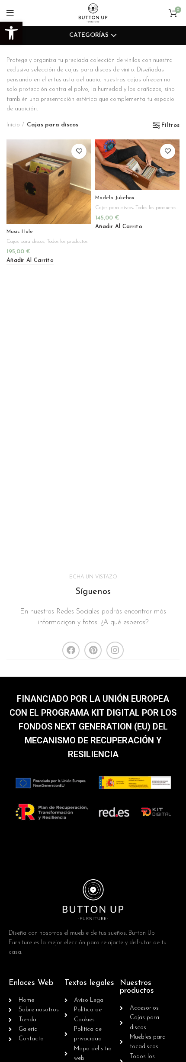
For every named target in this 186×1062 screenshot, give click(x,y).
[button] (11, 33)
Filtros (170, 126)
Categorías (89, 35)
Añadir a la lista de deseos (79, 151)
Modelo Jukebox (115, 197)
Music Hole (19, 231)
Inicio (13, 125)
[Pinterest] (93, 650)
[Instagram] (115, 650)
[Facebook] (71, 650)
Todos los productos (67, 241)
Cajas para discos (25, 241)
